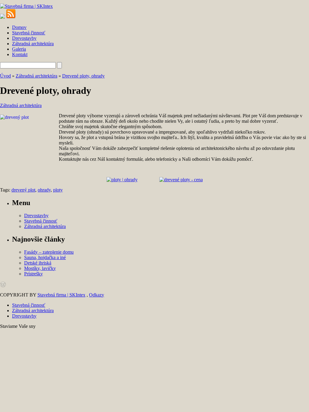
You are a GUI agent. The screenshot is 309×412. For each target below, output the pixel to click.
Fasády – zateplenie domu (49, 252)
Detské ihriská (37, 262)
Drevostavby (24, 38)
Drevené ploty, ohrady (83, 75)
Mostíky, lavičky (40, 268)
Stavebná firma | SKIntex (61, 294)
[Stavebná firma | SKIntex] (26, 6)
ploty (58, 189)
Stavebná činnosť (28, 32)
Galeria (19, 49)
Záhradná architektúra (33, 43)
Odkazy (96, 294)
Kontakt (19, 54)
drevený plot (23, 189)
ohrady (44, 189)
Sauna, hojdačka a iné (45, 257)
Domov (19, 27)
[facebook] (2, 17)
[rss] (11, 17)
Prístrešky (33, 273)
